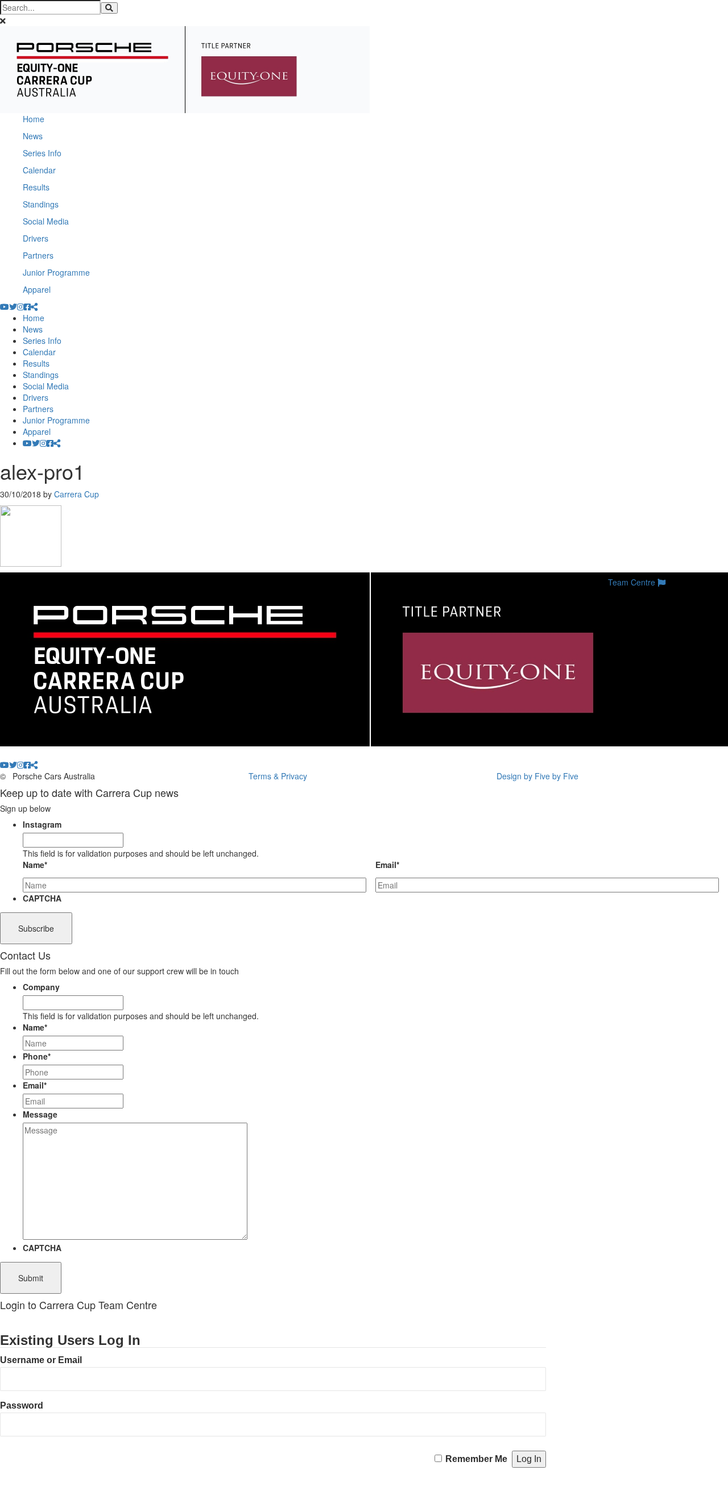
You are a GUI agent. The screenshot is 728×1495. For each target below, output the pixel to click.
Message (40, 1114)
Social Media (46, 221)
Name (35, 864)
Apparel (37, 289)
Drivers (35, 238)
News (33, 136)
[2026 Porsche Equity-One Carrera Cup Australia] (185, 68)
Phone (37, 1056)
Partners (38, 255)
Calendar (39, 170)
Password (21, 1405)
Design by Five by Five (537, 776)
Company (41, 986)
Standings (41, 204)
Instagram (42, 824)
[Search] (109, 8)
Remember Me (476, 1459)
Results (36, 187)
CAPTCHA (42, 898)
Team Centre (632, 582)
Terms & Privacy (278, 776)
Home (33, 118)
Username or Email (41, 1360)
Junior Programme (56, 272)
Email (387, 864)
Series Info (42, 153)
